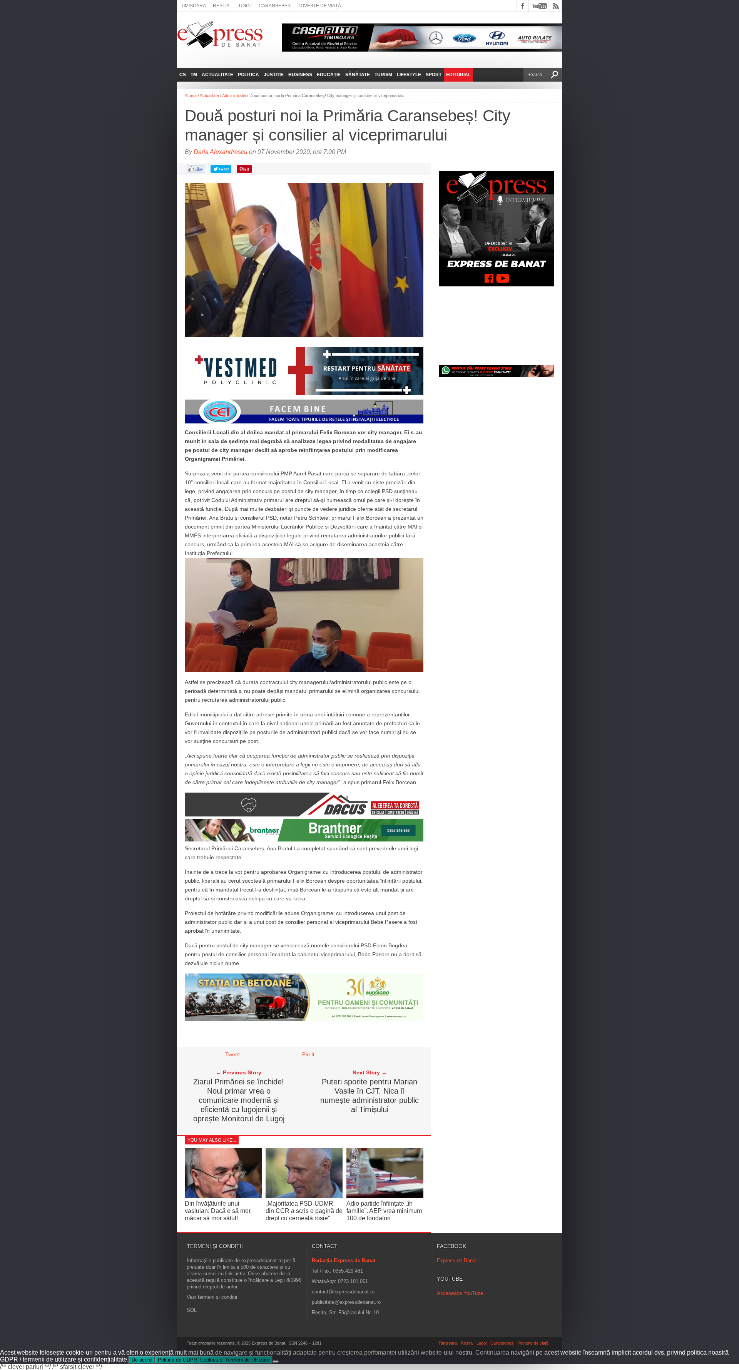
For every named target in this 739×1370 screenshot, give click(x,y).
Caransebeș (275, 5)
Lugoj (244, 5)
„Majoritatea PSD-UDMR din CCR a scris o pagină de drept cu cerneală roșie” (304, 1210)
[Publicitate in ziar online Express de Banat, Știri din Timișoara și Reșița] (304, 423)
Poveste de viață (319, 5)
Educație (329, 74)
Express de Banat (457, 1260)
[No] (276, 1361)
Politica (248, 74)
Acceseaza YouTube (460, 1293)
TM (194, 74)
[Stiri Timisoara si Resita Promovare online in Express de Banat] (304, 1019)
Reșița (221, 5)
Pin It (308, 1054)
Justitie (274, 74)
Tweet (232, 1054)
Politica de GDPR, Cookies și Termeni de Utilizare (213, 1360)
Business (300, 74)
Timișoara (193, 5)
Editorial (458, 74)
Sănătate (357, 74)
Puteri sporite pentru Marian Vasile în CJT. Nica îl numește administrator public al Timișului (369, 1095)
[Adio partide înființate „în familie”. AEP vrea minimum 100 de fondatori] (384, 1196)
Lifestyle (409, 74)
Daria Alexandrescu (220, 152)
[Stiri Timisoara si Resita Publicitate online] (304, 814)
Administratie (234, 95)
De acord (142, 1360)
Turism (383, 74)
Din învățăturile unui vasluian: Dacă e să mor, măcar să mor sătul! (218, 1210)
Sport (433, 74)
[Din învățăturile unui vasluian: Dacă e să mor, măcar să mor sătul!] (223, 1196)
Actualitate (217, 74)
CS (182, 74)
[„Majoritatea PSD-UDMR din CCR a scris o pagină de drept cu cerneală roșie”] (304, 1196)
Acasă (191, 95)
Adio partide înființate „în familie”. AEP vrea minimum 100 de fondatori (384, 1210)
